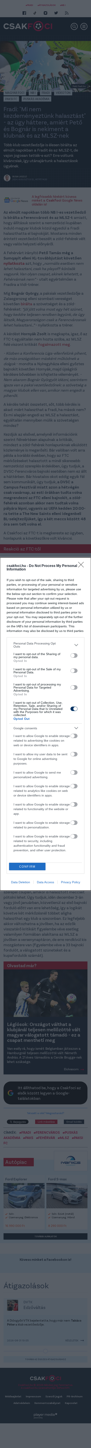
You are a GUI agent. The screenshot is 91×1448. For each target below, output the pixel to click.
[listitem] (45, 645)
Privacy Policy (70, 882)
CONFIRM (27, 866)
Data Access (45, 882)
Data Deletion (20, 882)
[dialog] (45, 724)
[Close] (82, 566)
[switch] (74, 655)
